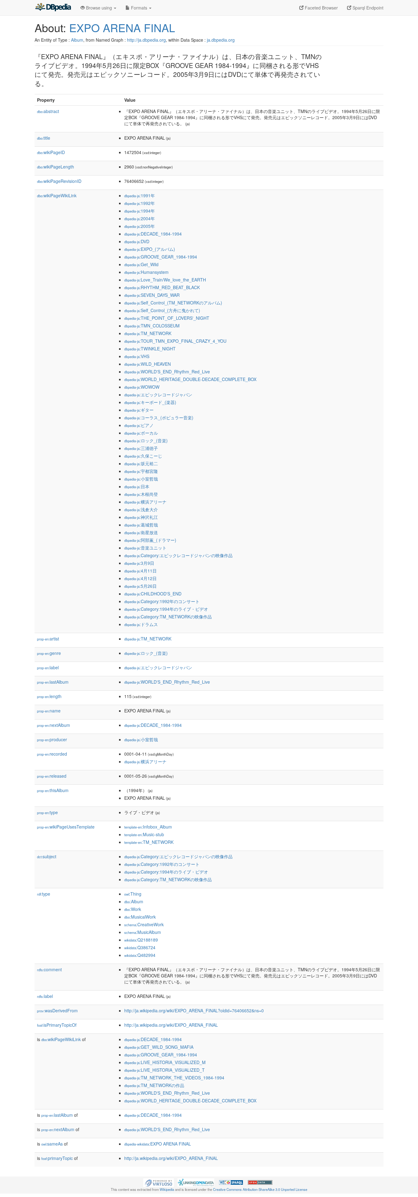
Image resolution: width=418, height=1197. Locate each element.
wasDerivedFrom (57, 1010)
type (47, 812)
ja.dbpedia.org (221, 40)
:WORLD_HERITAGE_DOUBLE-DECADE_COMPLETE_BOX (190, 379)
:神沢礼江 (141, 517)
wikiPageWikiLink (57, 195)
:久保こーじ (143, 456)
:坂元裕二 (141, 463)
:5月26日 (140, 586)
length (49, 696)
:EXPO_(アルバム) (149, 249)
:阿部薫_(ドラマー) (150, 540)
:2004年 (139, 218)
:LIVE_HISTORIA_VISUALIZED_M (165, 1062)
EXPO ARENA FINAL (122, 27)
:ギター (139, 410)
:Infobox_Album (148, 827)
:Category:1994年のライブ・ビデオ (166, 609)
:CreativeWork (144, 924)
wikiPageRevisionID (59, 181)
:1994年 (139, 211)
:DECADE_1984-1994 (153, 234)
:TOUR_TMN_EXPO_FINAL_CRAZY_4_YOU (175, 341)
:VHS (136, 356)
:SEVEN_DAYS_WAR (152, 295)
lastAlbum (53, 682)
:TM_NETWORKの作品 (154, 1085)
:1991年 (139, 195)
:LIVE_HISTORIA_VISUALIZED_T (164, 1070)
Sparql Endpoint (367, 8)
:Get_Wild (141, 264)
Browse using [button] (99, 8)
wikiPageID (51, 152)
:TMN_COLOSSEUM (152, 326)
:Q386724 (139, 947)
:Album (133, 901)
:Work (132, 909)
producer (52, 739)
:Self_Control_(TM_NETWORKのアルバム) (173, 303)
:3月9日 (139, 563)
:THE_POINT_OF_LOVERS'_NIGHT (166, 318)
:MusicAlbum (142, 932)
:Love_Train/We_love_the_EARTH (165, 280)
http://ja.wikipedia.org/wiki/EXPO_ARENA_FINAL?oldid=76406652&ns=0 (194, 1010)
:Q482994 (139, 955)
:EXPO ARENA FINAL (157, 1144)
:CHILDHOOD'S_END (152, 594)
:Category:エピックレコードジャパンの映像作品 (178, 555)
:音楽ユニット (145, 548)
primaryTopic (57, 1158)
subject (46, 856)
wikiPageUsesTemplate (66, 827)
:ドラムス (141, 624)
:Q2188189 (141, 940)
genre (49, 653)
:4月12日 (140, 578)
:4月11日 (140, 571)
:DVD (136, 241)
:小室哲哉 (141, 479)
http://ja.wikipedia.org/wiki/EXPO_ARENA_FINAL (171, 1025)
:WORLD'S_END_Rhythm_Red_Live (167, 371)
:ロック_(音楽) (146, 440)
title (43, 138)
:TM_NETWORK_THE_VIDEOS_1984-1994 (174, 1077)
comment (49, 969)
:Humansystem (146, 272)
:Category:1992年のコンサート (162, 601)
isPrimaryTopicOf (57, 1025)
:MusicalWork (140, 917)
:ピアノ (139, 425)
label (48, 667)
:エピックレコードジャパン (158, 394)
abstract (48, 111)
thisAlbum (53, 790)
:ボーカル (141, 433)
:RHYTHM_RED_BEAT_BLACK (162, 287)
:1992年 (139, 203)
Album (77, 40)
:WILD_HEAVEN (147, 364)
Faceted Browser (321, 8)
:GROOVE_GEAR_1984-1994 (160, 257)
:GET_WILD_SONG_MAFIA (158, 1047)
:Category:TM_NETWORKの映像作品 (168, 617)
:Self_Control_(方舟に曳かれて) (162, 310)
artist (48, 639)
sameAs (52, 1144)
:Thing (132, 894)
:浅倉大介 (141, 509)
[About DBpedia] (53, 7)
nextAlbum (53, 725)
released (51, 776)
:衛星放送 (141, 532)
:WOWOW (141, 387)
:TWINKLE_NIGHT (150, 349)
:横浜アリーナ (145, 502)
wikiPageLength (55, 167)
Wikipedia (167, 1189)
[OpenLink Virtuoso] (158, 1182)
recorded (52, 754)
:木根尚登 (141, 494)
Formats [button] (139, 8)
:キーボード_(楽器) (150, 402)
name (49, 711)
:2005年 (139, 226)
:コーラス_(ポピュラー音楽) (158, 417)
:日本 (136, 486)
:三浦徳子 (141, 448)
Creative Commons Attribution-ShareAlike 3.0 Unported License (260, 1189)
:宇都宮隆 (141, 471)
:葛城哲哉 (141, 525)
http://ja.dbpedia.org (146, 40)
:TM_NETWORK (147, 333)
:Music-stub (144, 834)
